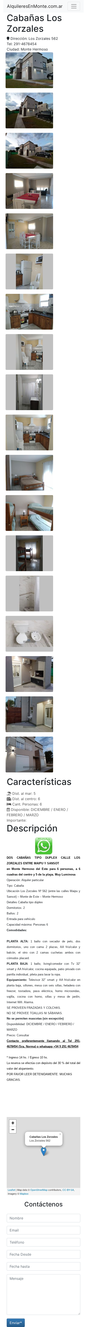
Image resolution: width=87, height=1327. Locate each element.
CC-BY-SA (68, 1189)
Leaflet (11, 1189)
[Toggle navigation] (74, 6)
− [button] (12, 1129)
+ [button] (12, 1123)
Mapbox (24, 1193)
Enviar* (16, 1323)
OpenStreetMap (39, 1189)
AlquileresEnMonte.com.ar (34, 6)
